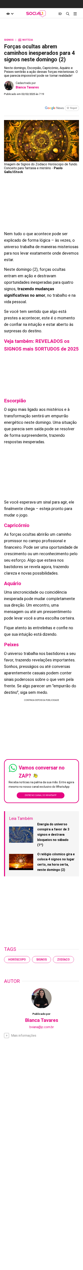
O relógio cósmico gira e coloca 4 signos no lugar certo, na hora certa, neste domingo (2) (56, 862)
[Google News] (62, 108)
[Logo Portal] (36, 13)
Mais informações (23, 1035)
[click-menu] (75, 13)
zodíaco (63, 959)
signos (41, 959)
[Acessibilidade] (10, 13)
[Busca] (67, 13)
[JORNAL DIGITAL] (60, 13)
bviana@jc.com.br (41, 1027)
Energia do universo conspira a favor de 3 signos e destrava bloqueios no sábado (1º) (53, 834)
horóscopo (17, 959)
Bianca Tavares (27, 87)
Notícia (25, 39)
